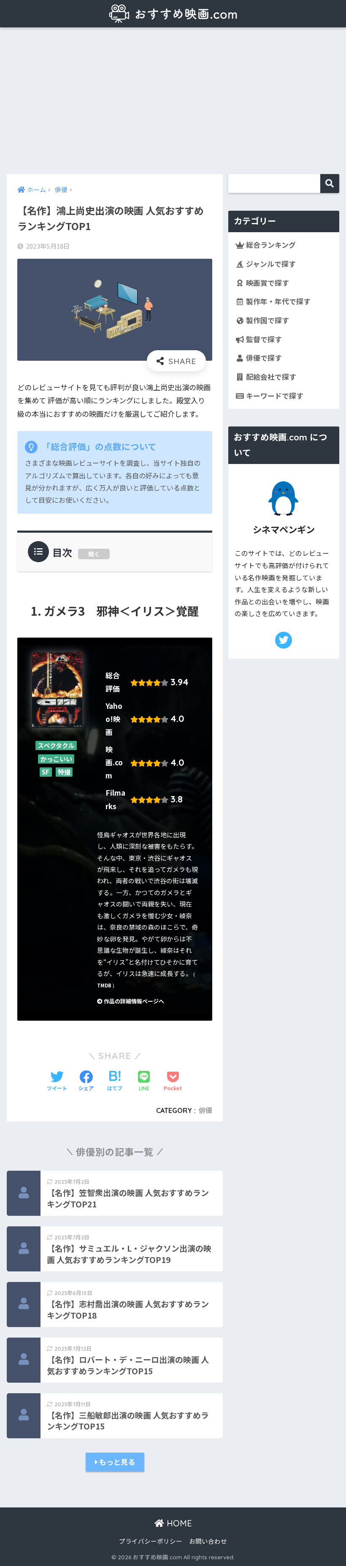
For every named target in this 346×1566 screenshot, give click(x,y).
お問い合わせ (208, 1541)
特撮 (64, 772)
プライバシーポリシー (150, 1541)
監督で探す (263, 339)
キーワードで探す (273, 396)
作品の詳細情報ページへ (133, 1001)
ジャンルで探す (270, 264)
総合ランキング (270, 245)
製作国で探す (266, 320)
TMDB (104, 985)
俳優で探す (263, 358)
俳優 (205, 1110)
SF (45, 772)
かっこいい (56, 758)
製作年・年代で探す (277, 301)
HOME (178, 1523)
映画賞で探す (266, 283)
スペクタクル (56, 745)
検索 (329, 183)
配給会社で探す (270, 377)
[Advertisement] (173, 101)
